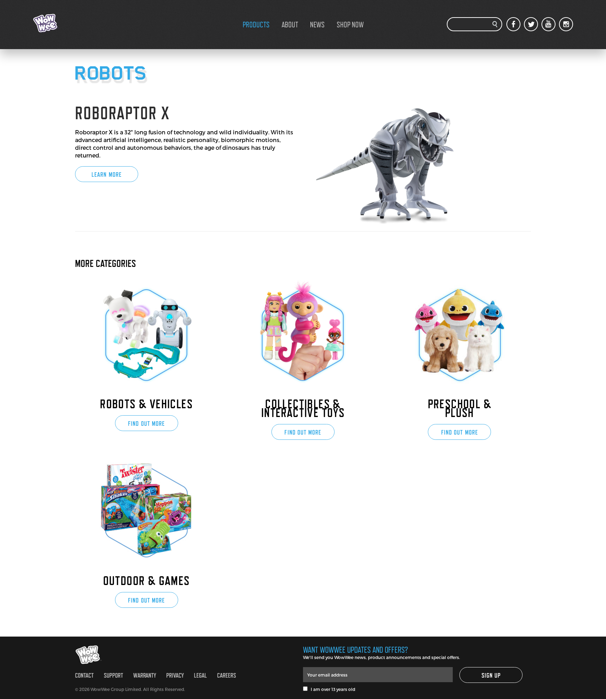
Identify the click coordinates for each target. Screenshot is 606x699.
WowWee (68, 23)
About (290, 24)
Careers (226, 675)
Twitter (531, 24)
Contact (84, 675)
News (317, 24)
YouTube (548, 24)
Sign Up (491, 675)
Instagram (566, 24)
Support (113, 675)
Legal (200, 675)
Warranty (144, 675)
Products (256, 24)
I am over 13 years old (331, 689)
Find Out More (146, 423)
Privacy (175, 675)
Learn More (107, 174)
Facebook (513, 24)
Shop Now (350, 24)
